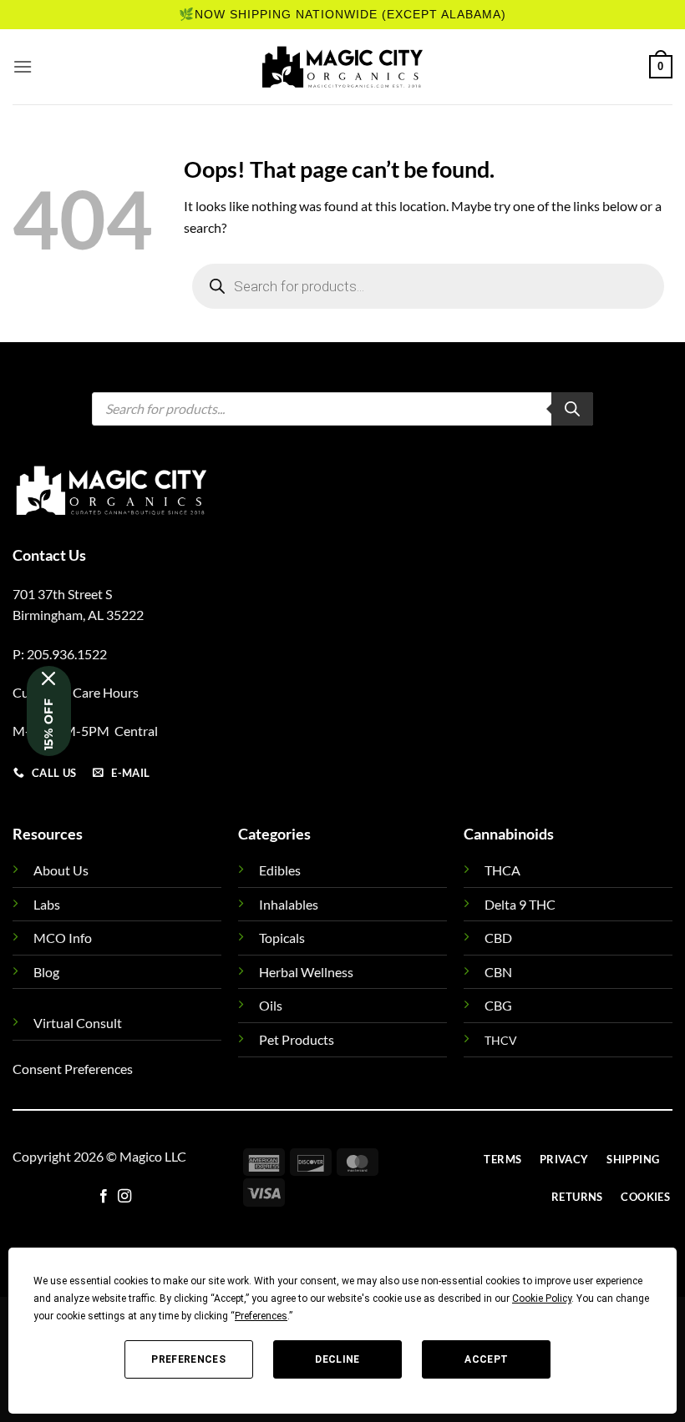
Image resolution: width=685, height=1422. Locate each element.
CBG (498, 1005)
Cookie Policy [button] (541, 1298)
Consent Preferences (73, 1069)
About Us (61, 870)
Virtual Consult (77, 1023)
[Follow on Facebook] (103, 1196)
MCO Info (62, 937)
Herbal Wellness (306, 972)
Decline (337, 1359)
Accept (486, 1359)
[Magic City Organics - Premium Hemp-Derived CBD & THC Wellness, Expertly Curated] (342, 66)
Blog (46, 972)
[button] (23, 66)
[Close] (49, 678)
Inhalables (288, 904)
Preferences (188, 1359)
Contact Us (49, 555)
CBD (498, 937)
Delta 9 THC (520, 904)
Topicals (282, 937)
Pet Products (296, 1039)
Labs (46, 904)
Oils (270, 1005)
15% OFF (48, 724)
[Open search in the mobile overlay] (428, 286)
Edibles (280, 870)
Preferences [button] (261, 1316)
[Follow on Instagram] (124, 1196)
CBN (498, 972)
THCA (502, 870)
